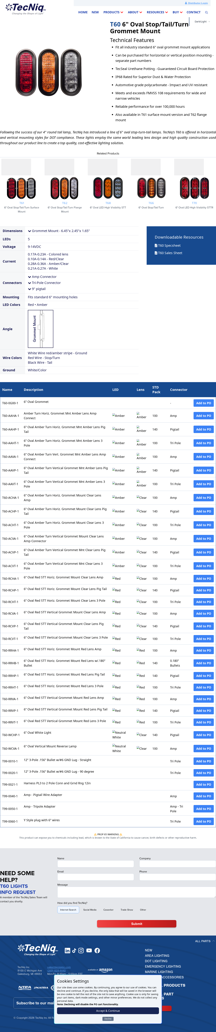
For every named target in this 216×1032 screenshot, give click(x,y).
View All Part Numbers (159, 996)
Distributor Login (197, 3)
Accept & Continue (108, 1011)
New (148, 950)
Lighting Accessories (164, 977)
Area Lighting (157, 956)
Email (60, 871)
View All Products (165, 985)
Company (145, 858)
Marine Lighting (159, 972)
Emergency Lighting (163, 966)
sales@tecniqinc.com (59, 967)
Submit (136, 923)
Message (62, 884)
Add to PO (203, 403)
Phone (143, 871)
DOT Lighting (156, 961)
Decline (108, 1018)
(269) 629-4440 (56, 970)
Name (60, 858)
